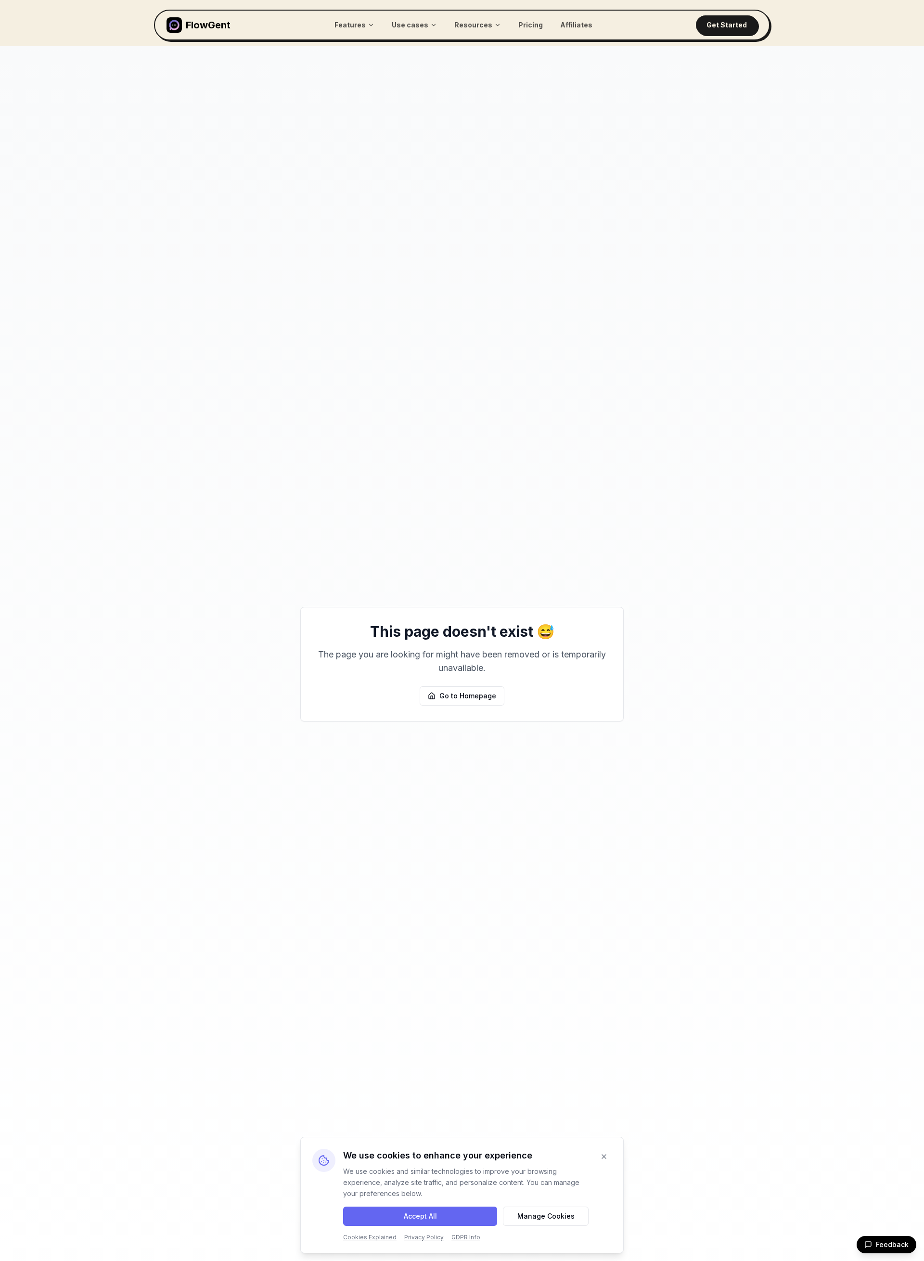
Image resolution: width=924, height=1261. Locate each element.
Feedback (892, 1244)
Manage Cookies (546, 1216)
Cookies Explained (370, 1237)
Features (350, 25)
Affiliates (576, 25)
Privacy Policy (424, 1237)
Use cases (410, 25)
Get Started (726, 25)
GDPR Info (465, 1237)
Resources (473, 25)
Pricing (530, 25)
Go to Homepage (467, 696)
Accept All (420, 1216)
